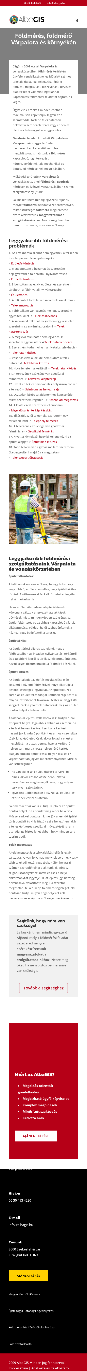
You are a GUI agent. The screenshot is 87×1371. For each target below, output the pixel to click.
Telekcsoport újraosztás (27, 457)
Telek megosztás (22, 305)
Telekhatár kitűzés (23, 353)
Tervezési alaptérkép (42, 379)
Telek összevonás (45, 316)
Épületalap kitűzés (44, 442)
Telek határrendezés (58, 342)
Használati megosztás (63, 400)
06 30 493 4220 (32, 3)
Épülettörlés (19, 295)
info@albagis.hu (21, 1225)
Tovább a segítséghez (43, 988)
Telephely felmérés (45, 421)
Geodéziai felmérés (41, 431)
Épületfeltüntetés (23, 263)
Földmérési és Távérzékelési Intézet (32, 1327)
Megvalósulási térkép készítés (31, 410)
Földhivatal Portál (20, 1344)
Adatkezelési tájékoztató (50, 1368)
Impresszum (18, 1368)
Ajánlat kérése (36, 1136)
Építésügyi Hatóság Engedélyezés (31, 1310)
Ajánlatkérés (28, 1276)
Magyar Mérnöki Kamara (24, 1294)
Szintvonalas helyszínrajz (42, 389)
